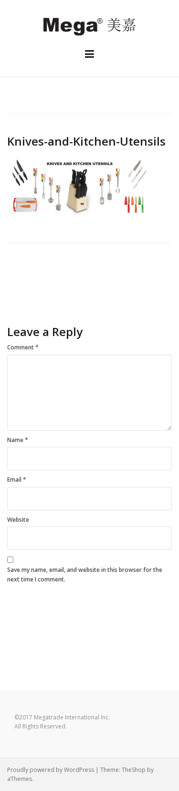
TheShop (134, 770)
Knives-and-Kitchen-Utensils (46, 280)
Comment (23, 347)
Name (17, 440)
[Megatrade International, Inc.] (89, 25)
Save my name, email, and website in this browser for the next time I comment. (84, 574)
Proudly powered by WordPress (50, 770)
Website (18, 520)
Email (16, 479)
